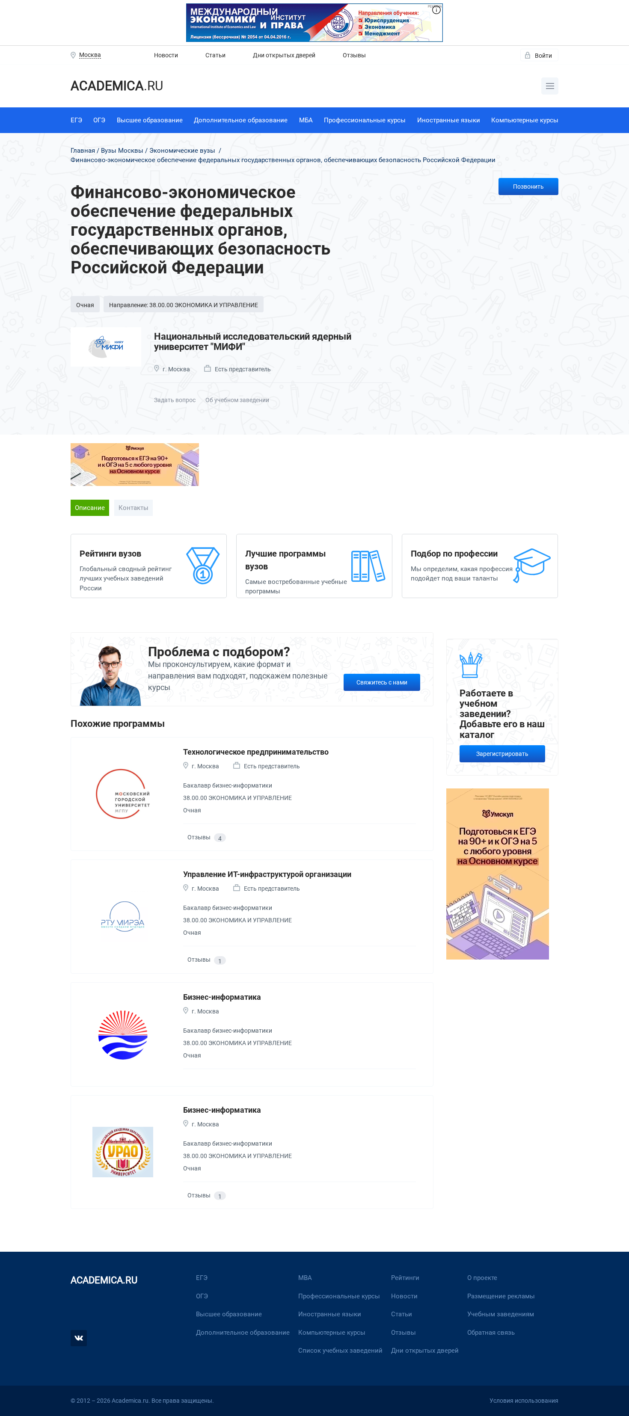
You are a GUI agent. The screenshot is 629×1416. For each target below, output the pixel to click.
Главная (83, 150)
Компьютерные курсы (524, 120)
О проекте (482, 1278)
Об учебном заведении (237, 400)
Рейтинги (405, 1278)
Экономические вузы (182, 150)
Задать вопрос (175, 400)
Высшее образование (150, 120)
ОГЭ (99, 120)
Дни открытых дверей (284, 55)
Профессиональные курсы (365, 120)
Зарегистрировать (502, 753)
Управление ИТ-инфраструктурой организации (267, 874)
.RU (117, 85)
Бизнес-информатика (222, 996)
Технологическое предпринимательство (256, 751)
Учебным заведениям (500, 1314)
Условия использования (524, 1400)
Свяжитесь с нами (381, 682)
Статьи (215, 55)
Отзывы (354, 55)
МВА (305, 1278)
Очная (85, 305)
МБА (306, 120)
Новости (166, 55)
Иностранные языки (448, 120)
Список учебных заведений (340, 1350)
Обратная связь (491, 1332)
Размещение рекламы (501, 1296)
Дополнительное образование (241, 120)
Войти (543, 55)
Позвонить (528, 186)
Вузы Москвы (122, 150)
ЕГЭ (76, 120)
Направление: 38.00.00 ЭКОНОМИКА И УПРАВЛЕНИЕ (183, 305)
